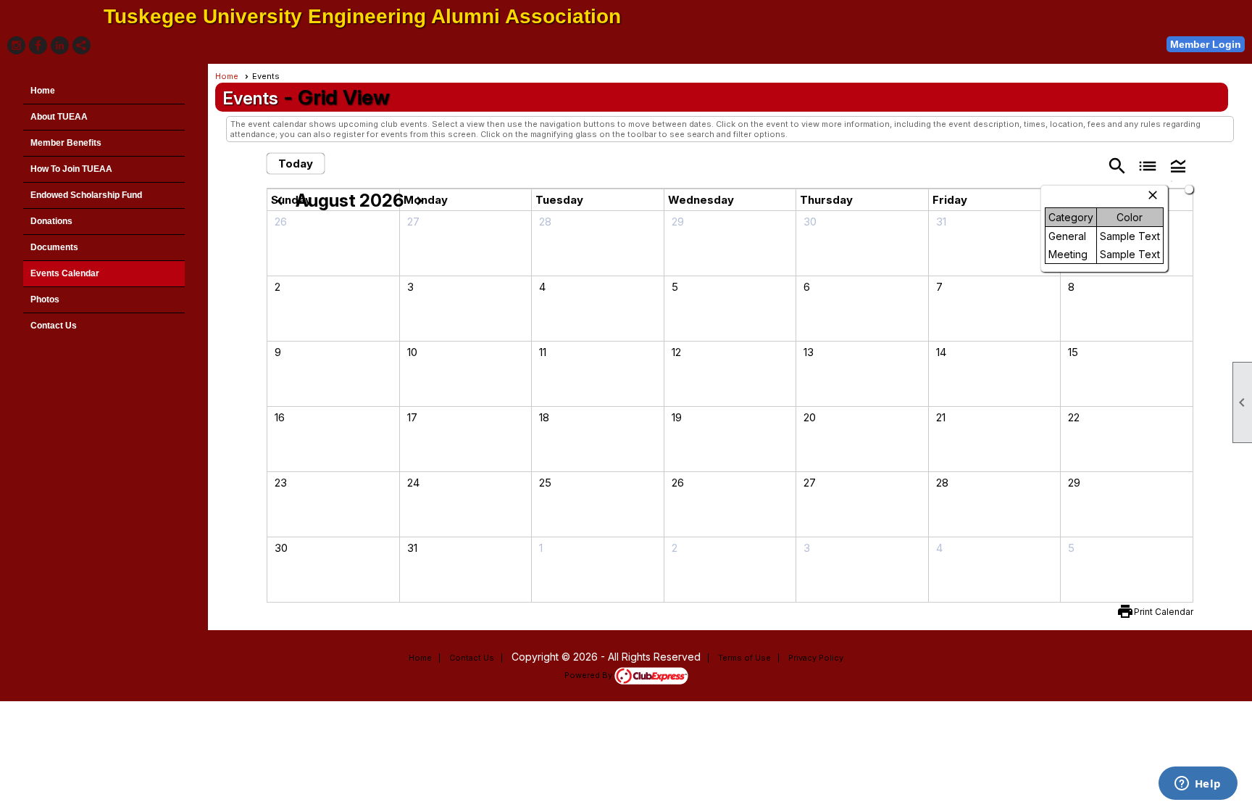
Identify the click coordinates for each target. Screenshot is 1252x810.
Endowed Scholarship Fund (86, 195)
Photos (44, 299)
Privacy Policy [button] (815, 658)
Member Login (1205, 44)
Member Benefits (65, 143)
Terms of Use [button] (744, 658)
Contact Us (53, 326)
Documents (54, 247)
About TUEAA (59, 117)
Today (295, 163)
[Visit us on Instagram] (16, 45)
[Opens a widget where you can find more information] (1198, 784)
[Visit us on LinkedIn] (60, 45)
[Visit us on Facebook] (38, 45)
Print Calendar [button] (1163, 611)
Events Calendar (64, 273)
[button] (1178, 165)
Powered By (589, 675)
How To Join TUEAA (71, 169)
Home (42, 91)
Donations (51, 221)
